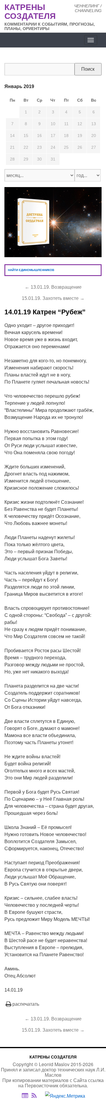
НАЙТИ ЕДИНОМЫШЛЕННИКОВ (31, 270)
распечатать (25, 1004)
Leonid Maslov (54, 1064)
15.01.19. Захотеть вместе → (53, 298)
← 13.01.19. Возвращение (53, 287)
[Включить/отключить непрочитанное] (25, 1095)
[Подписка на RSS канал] (37, 1096)
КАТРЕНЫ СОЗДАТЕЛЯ (53, 1057)
